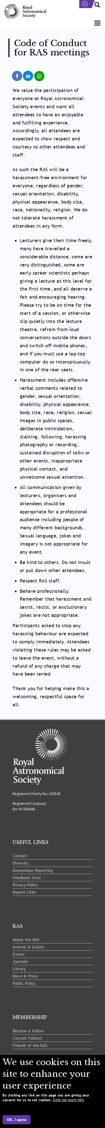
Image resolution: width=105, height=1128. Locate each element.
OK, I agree (16, 1120)
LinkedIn (28, 73)
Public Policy (24, 983)
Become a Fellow (28, 1030)
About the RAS (26, 939)
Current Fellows (27, 1038)
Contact (20, 855)
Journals (20, 961)
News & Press (25, 976)
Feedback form (27, 877)
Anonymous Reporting (33, 870)
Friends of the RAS (30, 1045)
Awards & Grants (28, 947)
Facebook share (17, 75)
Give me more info (68, 1100)
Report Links (24, 892)
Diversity (21, 863)
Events (19, 954)
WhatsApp (39, 73)
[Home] (25, 12)
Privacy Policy (25, 885)
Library (19, 968)
